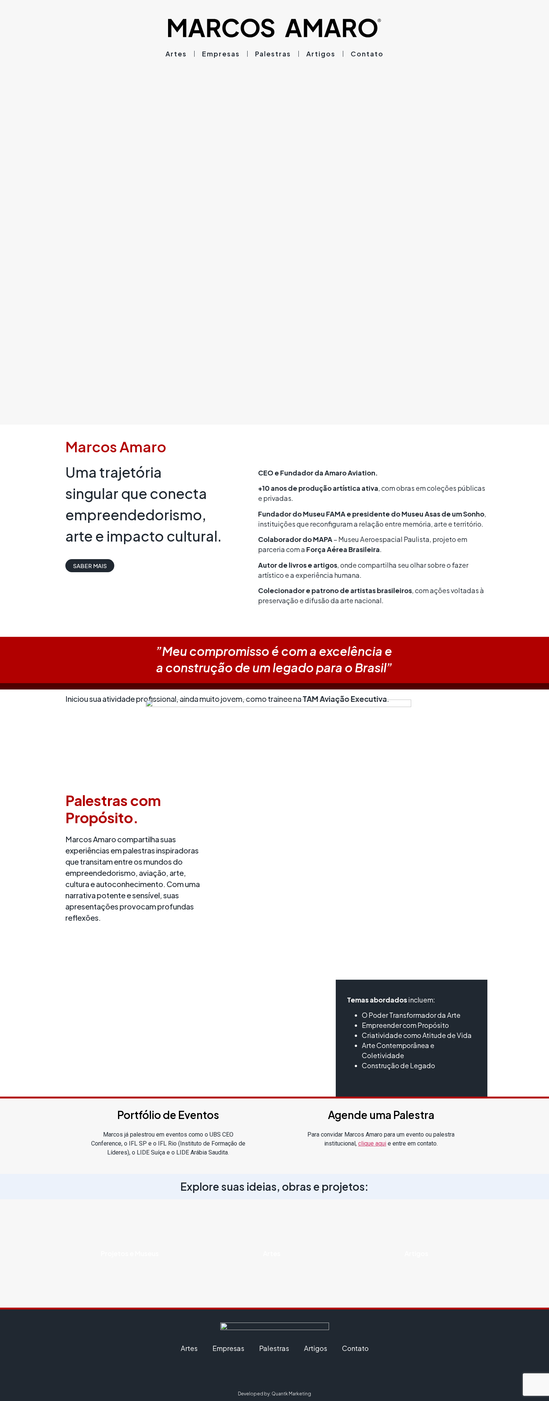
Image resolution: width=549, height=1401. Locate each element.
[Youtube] (295, 1373)
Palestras (273, 53)
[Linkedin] (274, 1373)
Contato (367, 53)
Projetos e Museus (130, 1253)
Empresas (221, 53)
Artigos (320, 53)
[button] (89, 565)
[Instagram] (254, 1373)
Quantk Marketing (291, 1394)
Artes (176, 53)
